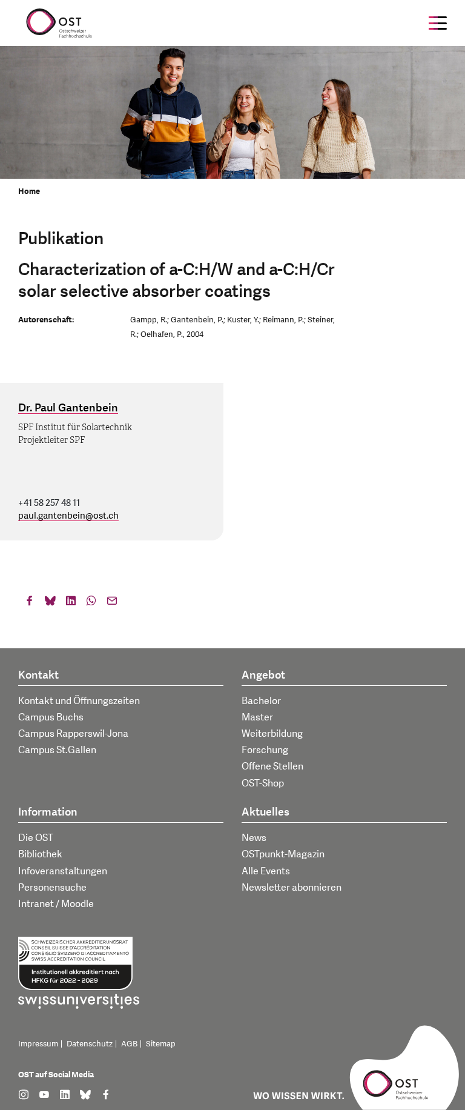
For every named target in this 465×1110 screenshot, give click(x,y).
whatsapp (91, 603)
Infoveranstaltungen (62, 871)
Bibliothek (40, 854)
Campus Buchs (51, 717)
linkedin (70, 603)
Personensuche (52, 887)
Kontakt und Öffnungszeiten (79, 701)
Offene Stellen (272, 766)
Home (29, 191)
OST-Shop (263, 783)
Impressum (38, 1044)
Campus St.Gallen (57, 750)
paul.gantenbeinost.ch (68, 516)
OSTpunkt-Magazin (283, 854)
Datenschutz (90, 1044)
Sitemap (161, 1044)
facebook (29, 603)
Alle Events (266, 871)
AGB (129, 1044)
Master (257, 717)
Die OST (35, 838)
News (254, 838)
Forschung (265, 750)
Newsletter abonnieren (291, 887)
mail (112, 603)
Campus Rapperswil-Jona (73, 733)
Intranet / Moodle (56, 904)
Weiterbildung (272, 733)
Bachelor (261, 701)
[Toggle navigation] (438, 23)
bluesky (50, 603)
